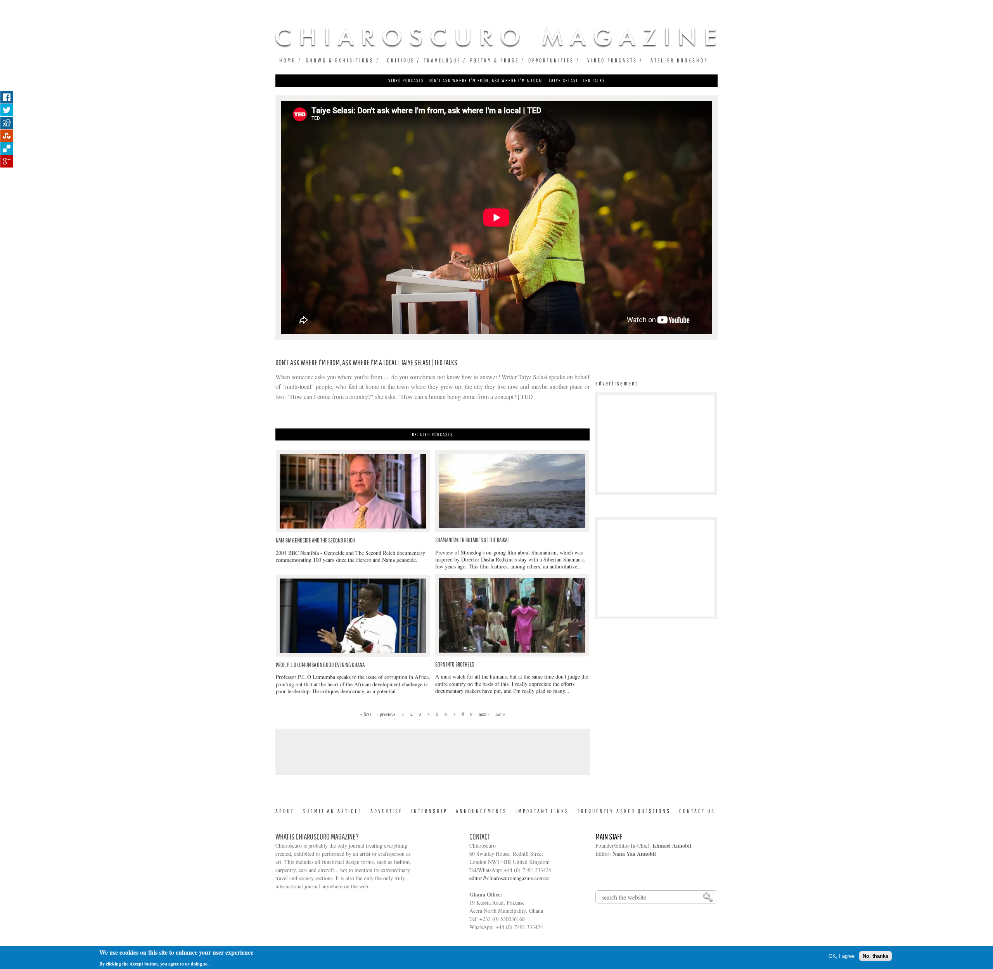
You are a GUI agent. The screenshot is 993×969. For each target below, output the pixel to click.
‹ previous (386, 714)
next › (484, 714)
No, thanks (875, 956)
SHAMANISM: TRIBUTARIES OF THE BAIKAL (472, 539)
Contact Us (697, 811)
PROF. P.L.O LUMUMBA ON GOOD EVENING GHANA (320, 664)
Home (287, 60)
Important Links (542, 811)
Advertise (386, 811)
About (284, 811)
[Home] (495, 37)
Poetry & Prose (494, 60)
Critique (401, 60)
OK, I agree (842, 956)
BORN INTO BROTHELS (454, 664)
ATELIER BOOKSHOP (679, 60)
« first (365, 714)
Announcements (481, 811)
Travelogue (442, 60)
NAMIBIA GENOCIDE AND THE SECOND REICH (315, 540)
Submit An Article (332, 811)
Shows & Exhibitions (340, 60)
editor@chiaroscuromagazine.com (506, 878)
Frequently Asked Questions (624, 811)
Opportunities (551, 60)
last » (500, 714)
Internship (429, 811)
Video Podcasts (612, 60)
